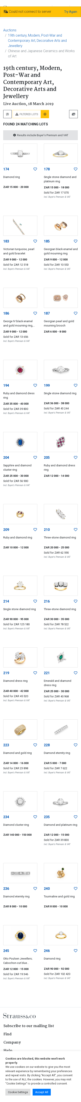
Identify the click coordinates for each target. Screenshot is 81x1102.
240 (47, 889)
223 (6, 745)
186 (6, 313)
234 (6, 817)
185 (47, 241)
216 (47, 601)
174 (6, 169)
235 (47, 817)
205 (47, 458)
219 (6, 673)
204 (6, 458)
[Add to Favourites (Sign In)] (35, 169)
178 (47, 169)
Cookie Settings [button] (18, 1092)
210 (47, 530)
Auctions (9, 30)
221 (47, 673)
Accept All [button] (41, 1092)
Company (12, 1042)
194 (6, 385)
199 (47, 385)
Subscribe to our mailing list (28, 1026)
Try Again (70, 11)
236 (6, 889)
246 (47, 951)
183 (6, 241)
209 (6, 530)
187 (47, 313)
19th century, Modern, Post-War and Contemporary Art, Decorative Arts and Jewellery (37, 40)
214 (6, 601)
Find (7, 1034)
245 (6, 951)
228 (47, 745)
